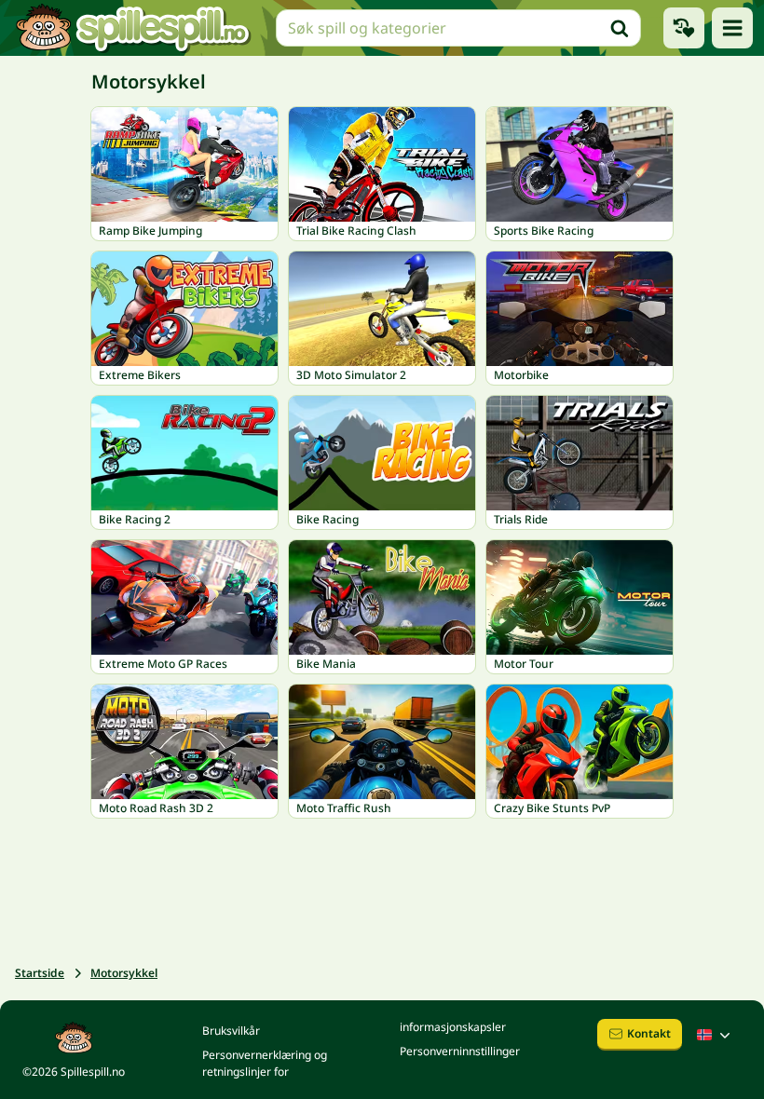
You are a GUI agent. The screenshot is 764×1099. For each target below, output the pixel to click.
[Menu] (732, 27)
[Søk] (619, 28)
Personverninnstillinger (460, 1051)
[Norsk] (715, 1035)
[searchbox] (458, 28)
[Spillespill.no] (132, 28)
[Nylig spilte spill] (683, 27)
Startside (39, 973)
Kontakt (649, 1033)
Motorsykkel (123, 973)
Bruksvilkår (231, 1030)
